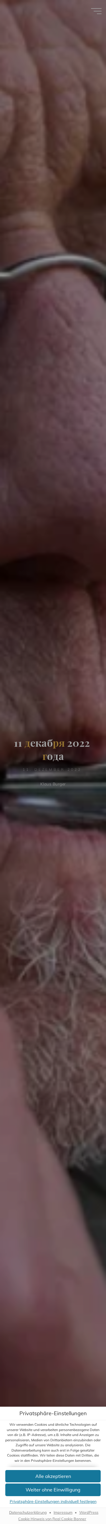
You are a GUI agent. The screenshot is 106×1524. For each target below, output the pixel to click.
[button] (53, 1476)
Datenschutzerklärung (28, 1512)
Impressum (63, 1512)
